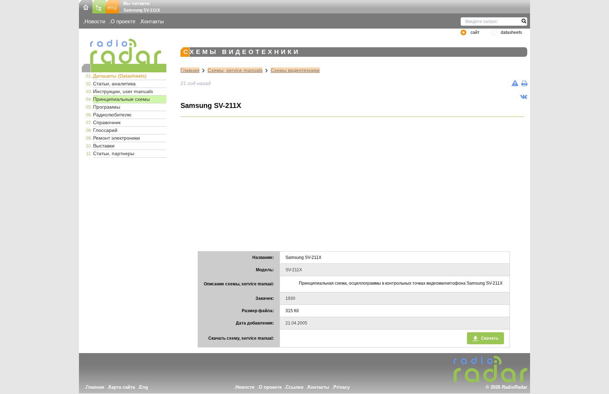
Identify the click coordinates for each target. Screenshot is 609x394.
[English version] (112, 6)
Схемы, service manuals (235, 70)
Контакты (152, 21)
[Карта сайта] (99, 6)
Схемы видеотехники (295, 70)
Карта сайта (122, 387)
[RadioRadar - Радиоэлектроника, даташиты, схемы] (124, 51)
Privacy (341, 387)
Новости (95, 21)
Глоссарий (105, 130)
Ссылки (294, 387)
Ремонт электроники (116, 138)
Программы (106, 107)
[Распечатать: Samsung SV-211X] (524, 83)
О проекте (123, 21)
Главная (189, 70)
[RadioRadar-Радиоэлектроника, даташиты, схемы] (85, 6)
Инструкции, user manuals (123, 91)
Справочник (107, 122)
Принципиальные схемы (121, 99)
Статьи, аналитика (114, 83)
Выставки (104, 145)
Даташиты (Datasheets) (120, 76)
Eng (143, 387)
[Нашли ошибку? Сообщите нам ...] (515, 83)
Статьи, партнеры (113, 153)
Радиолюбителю (112, 114)
